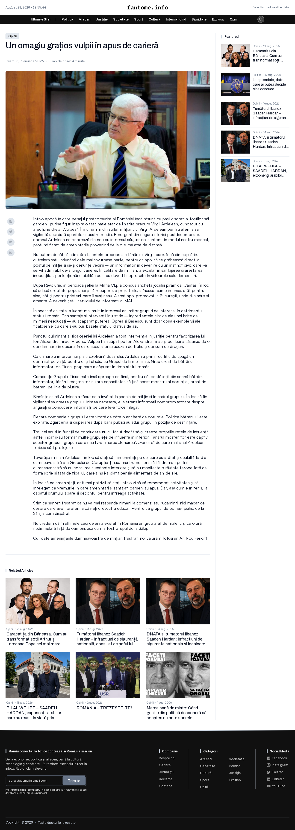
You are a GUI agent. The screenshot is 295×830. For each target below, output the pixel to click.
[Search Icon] (261, 19)
